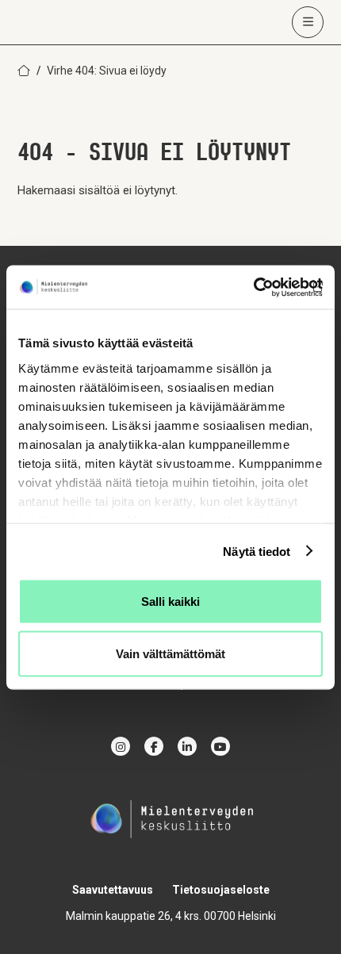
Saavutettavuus (112, 889)
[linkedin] (187, 746)
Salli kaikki (170, 601)
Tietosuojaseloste (221, 889)
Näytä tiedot (256, 550)
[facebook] (153, 746)
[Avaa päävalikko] (308, 22)
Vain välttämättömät (170, 653)
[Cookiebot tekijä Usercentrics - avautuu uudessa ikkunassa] (253, 287)
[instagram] (120, 746)
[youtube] (220, 746)
